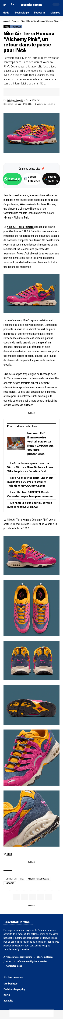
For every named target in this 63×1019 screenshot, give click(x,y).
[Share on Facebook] (11, 92)
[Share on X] (17, 92)
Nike (23, 21)
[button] (6, 4)
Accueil (7, 21)
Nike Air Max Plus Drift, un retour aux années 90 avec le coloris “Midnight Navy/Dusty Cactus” (30, 481)
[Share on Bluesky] (35, 1013)
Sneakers (9, 883)
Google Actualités (32, 179)
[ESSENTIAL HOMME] (31, 4)
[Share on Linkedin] (27, 92)
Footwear (15, 21)
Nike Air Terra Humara (20, 227)
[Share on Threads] (27, 1013)
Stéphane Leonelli (15, 100)
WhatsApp (14, 179)
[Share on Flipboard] (22, 92)
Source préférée (53, 179)
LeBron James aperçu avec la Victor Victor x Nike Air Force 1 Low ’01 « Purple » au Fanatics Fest (30, 467)
